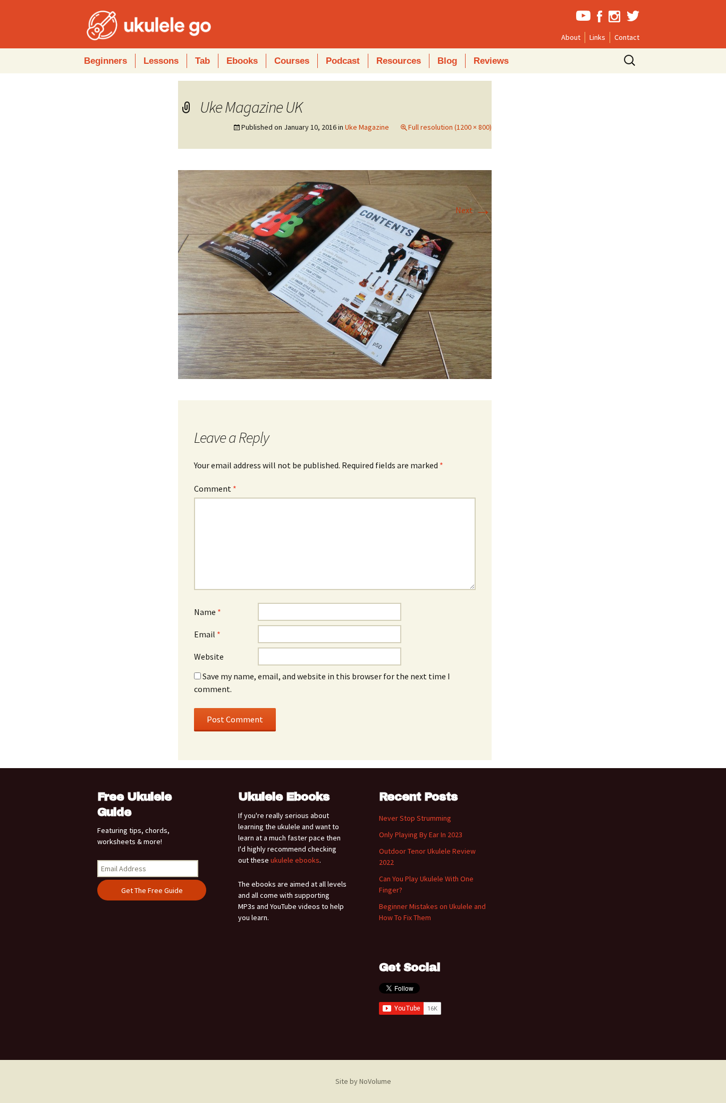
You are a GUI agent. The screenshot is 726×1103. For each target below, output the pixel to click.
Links (597, 37)
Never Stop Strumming (415, 818)
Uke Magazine (367, 127)
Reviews (491, 61)
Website (209, 656)
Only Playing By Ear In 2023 (420, 834)
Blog (447, 61)
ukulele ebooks (295, 860)
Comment (215, 488)
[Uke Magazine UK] (335, 273)
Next (473, 210)
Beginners (105, 61)
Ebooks (242, 61)
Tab (202, 61)
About (570, 37)
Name (207, 612)
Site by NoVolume (363, 1081)
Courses (291, 61)
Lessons (161, 61)
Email (207, 634)
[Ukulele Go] (134, 25)
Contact (626, 37)
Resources (398, 61)
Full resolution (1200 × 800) (450, 127)
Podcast (343, 61)
